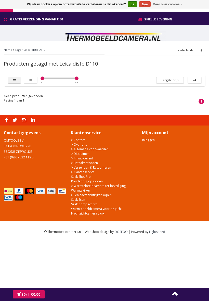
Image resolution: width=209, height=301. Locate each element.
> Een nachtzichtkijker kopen (91, 195)
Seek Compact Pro (84, 204)
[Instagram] (25, 120)
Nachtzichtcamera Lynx (87, 213)
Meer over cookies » (167, 4)
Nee (145, 4)
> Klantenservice (83, 172)
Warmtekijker (80, 190)
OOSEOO (121, 232)
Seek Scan (78, 199)
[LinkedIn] (33, 120)
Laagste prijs (170, 80)
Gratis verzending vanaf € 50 (36, 19)
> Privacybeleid (82, 158)
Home (8, 50)
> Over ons (79, 144)
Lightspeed (157, 232)
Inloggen (148, 140)
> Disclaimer (80, 154)
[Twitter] (15, 120)
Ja (132, 4)
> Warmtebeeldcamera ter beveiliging (98, 186)
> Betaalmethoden (84, 163)
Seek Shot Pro (81, 176)
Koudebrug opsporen (87, 181)
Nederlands (185, 50)
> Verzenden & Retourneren (91, 167)
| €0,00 (31, 294)
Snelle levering (158, 19)
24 (194, 80)
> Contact (78, 140)
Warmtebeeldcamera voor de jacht (96, 209)
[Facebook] (7, 120)
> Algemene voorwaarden (90, 149)
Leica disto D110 (34, 50)
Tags (18, 50)
